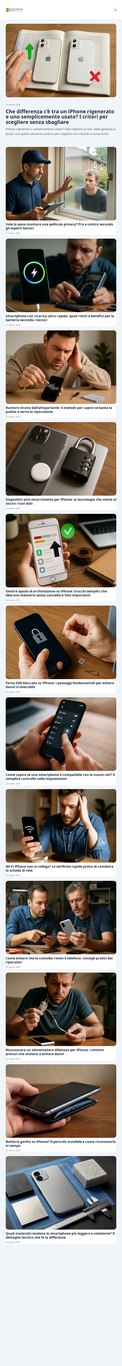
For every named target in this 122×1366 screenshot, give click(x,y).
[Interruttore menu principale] (115, 10)
